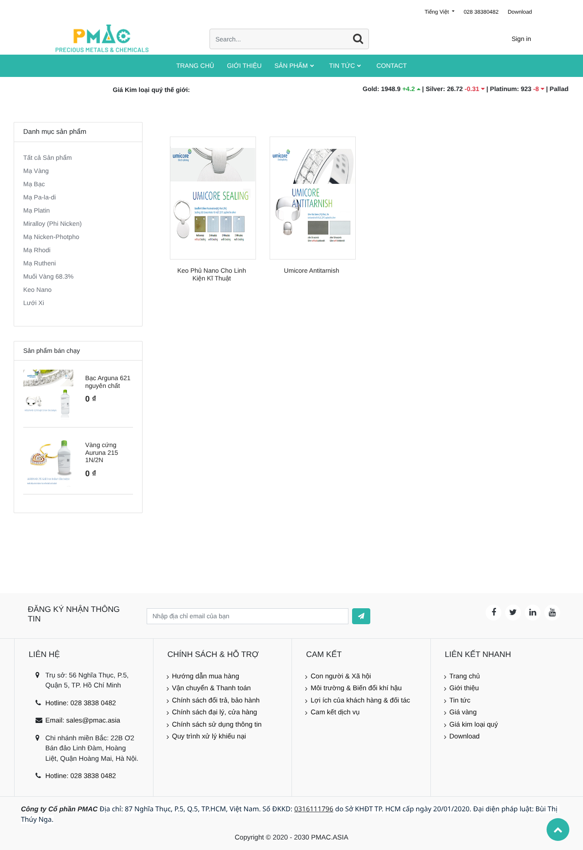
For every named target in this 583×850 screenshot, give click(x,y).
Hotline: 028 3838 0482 (80, 703)
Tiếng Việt (437, 12)
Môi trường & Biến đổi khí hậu (356, 688)
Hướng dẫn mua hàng (205, 676)
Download (520, 12)
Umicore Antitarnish (311, 270)
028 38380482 (481, 12)
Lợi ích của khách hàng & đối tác (360, 700)
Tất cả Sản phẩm (47, 157)
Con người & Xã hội (341, 676)
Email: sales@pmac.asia (82, 720)
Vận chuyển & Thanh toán (211, 688)
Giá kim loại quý (474, 724)
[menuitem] (195, 66)
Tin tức (460, 700)
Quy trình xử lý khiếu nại (209, 736)
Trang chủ (465, 676)
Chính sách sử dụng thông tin (217, 724)
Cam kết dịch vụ (335, 712)
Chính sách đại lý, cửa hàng (214, 712)
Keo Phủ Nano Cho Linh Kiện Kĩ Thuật (211, 274)
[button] (361, 616)
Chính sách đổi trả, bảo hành (216, 700)
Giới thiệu (464, 688)
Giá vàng (463, 712)
